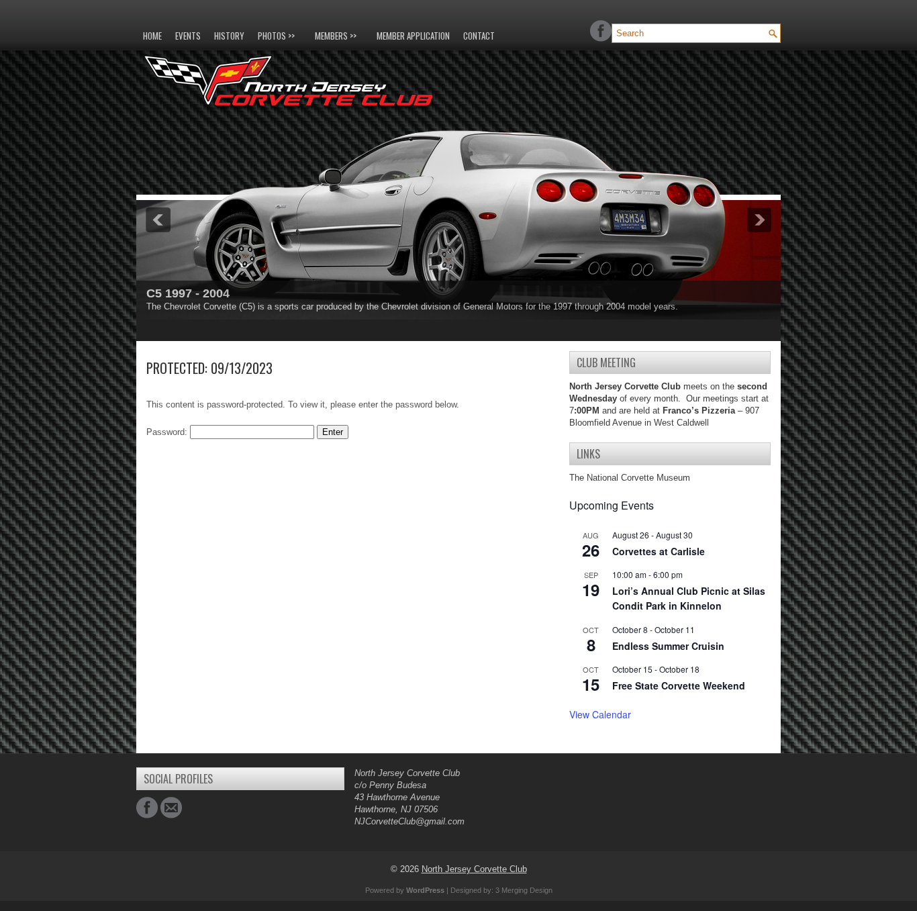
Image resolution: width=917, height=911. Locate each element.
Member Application (413, 35)
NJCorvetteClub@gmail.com (409, 821)
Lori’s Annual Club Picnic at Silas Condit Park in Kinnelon (688, 598)
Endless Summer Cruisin (668, 646)
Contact (479, 35)
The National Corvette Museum (629, 478)
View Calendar (600, 714)
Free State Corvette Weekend (678, 685)
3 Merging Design (523, 890)
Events (188, 35)
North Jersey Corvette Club (474, 869)
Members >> (335, 35)
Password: (168, 432)
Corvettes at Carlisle (658, 551)
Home (152, 35)
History (229, 35)
